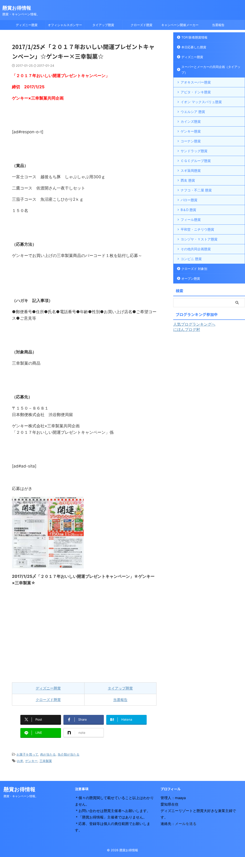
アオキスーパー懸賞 (196, 82)
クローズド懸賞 (141, 25)
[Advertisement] (84, 634)
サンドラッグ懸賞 (194, 151)
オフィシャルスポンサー (65, 25)
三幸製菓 (45, 761)
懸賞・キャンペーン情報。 (21, 796)
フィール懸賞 (191, 219)
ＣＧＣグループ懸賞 (196, 161)
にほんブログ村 (186, 329)
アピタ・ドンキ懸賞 (196, 92)
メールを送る (185, 823)
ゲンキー (31, 761)
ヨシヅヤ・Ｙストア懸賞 (199, 239)
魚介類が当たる (68, 754)
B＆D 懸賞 (188, 210)
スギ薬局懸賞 (191, 170)
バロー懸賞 (189, 200)
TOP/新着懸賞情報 (194, 37)
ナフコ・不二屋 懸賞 (196, 190)
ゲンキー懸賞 (191, 131)
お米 (20, 761)
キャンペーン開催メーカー (180, 25)
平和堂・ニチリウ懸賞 (197, 229)
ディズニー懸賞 (27, 25)
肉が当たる (48, 754)
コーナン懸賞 (191, 141)
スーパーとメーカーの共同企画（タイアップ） (210, 69)
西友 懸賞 (188, 180)
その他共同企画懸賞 (196, 249)
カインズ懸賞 (191, 121)
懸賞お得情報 (16, 8)
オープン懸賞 (190, 278)
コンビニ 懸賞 (191, 259)
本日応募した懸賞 (193, 47)
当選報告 (218, 25)
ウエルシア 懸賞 (193, 112)
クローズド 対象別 (194, 269)
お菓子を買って (27, 754)
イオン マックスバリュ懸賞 (201, 102)
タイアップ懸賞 (103, 25)
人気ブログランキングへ (194, 324)
